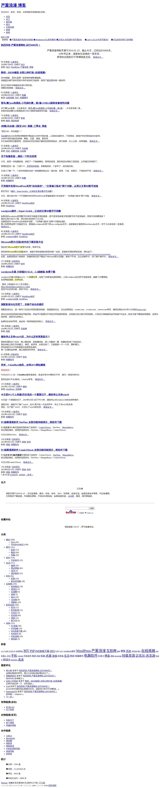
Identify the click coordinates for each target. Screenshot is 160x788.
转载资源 (15, 151)
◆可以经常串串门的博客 (122, 40)
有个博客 (10, 723)
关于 (8, 19)
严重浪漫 (24, 67)
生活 (8, 563)
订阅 (5, 37)
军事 (13, 579)
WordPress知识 (28, 203)
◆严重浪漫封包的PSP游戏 (21, 40)
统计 (8, 24)
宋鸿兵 (14, 589)
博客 (31, 67)
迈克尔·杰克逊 (145, 655)
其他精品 (15, 586)
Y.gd (8, 686)
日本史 (14, 613)
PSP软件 (14, 634)
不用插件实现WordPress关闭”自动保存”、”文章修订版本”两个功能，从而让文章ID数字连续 (49, 186)
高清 (21, 659)
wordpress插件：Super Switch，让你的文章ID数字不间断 (31, 211)
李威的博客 (11, 725)
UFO (57, 651)
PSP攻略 (14, 628)
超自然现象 (16, 581)
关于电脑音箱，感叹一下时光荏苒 (19, 156)
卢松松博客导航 (13, 749)
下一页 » (10, 697)
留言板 (9, 22)
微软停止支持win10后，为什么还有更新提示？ (25, 336)
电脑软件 (10, 266)
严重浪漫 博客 (13, 5)
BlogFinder (10, 738)
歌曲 (43, 656)
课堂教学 (15, 573)
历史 (8, 151)
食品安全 (14, 660)
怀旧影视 (15, 610)
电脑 (24, 95)
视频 (112, 656)
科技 (8, 576)
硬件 (49, 80)
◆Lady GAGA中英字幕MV (96, 40)
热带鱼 (61, 656)
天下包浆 (10, 709)
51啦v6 (9, 736)
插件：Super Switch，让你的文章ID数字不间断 (31, 191)
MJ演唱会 (19, 651)
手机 (14, 655)
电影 (8, 331)
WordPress (15, 67)
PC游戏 (14, 626)
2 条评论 (14, 115)
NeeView (56, 455)
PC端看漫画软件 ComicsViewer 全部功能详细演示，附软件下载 (34, 450)
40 (24, 475)
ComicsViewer (45, 427)
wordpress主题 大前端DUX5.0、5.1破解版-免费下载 (28, 271)
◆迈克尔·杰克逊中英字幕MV (69, 40)
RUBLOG (10, 707)
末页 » (30, 475)
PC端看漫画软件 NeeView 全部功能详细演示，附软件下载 (31, 422)
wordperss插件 (12, 237)
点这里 (71, 496)
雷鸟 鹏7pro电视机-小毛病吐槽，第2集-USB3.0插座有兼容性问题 (35, 103)
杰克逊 (14, 615)
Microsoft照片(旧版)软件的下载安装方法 (22, 242)
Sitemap (4, 783)
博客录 (9, 743)
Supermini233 (11, 691)
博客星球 (10, 746)
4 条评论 (14, 62)
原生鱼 (134, 651)
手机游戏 (15, 636)
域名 (157, 651)
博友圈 (9, 741)
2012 (2, 651)
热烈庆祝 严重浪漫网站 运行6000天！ (20, 45)
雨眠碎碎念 (11, 676)
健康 (13, 565)
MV (26, 651)
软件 (23, 264)
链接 (8, 30)
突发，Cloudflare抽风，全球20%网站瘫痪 (23, 365)
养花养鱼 (15, 568)
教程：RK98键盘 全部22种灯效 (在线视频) (23, 72)
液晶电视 (15, 121)
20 (20, 475)
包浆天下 (10, 720)
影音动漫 (10, 605)
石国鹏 (14, 592)
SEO (23, 64)
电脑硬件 (24, 98)
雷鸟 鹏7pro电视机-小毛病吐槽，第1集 (45, 108)
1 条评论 (14, 92)
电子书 (14, 621)
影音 (23, 118)
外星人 (4, 656)
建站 (25, 387)
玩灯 (17, 98)
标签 (8, 32)
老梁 (13, 594)
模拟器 (14, 639)
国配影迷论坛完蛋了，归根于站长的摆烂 (22, 304)
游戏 (8, 623)
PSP (32, 651)
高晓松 (14, 602)
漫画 (24, 442)
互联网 (24, 329)
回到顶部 (52, 785)
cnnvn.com (141, 309)
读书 (13, 571)
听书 (13, 607)
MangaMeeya (67, 427)
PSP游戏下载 (16, 631)
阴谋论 (7, 659)
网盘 (107, 655)
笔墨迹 (9, 754)
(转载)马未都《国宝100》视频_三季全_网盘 (24, 126)
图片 (139, 651)
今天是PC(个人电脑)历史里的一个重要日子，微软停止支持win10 (35, 394)
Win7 (61, 651)
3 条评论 (14, 200)
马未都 (4, 136)
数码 (8, 121)
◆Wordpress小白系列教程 (44, 40)
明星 (38, 656)
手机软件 (15, 560)
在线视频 (10, 98)
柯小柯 (9, 670)
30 (22, 475)
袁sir (13, 597)
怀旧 (9, 656)
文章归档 (10, 27)
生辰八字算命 (12, 681)
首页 (8, 17)
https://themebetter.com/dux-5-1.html (15, 287)
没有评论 (16, 261)
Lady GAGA (9, 651)
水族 (49, 655)
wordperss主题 (12, 299)
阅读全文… (98, 57)
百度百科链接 (33, 166)
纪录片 (101, 656)
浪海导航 (10, 751)
